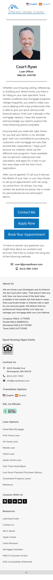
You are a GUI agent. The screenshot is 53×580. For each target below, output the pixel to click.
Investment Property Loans (17, 478)
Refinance (8, 484)
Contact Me (26, 212)
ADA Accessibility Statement (17, 561)
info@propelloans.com (18, 380)
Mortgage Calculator (13, 549)
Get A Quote (9, 531)
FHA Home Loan (11, 435)
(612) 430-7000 (15, 376)
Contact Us (8, 524)
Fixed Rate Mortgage (13, 429)
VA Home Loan (10, 441)
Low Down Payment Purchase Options (22, 472)
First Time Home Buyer (14, 466)
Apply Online (9, 537)
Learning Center (11, 518)
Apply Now (26, 223)
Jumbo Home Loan (12, 460)
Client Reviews (10, 543)
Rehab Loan (9, 447)
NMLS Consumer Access (15, 555)
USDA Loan (9, 453)
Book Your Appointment (26, 234)
